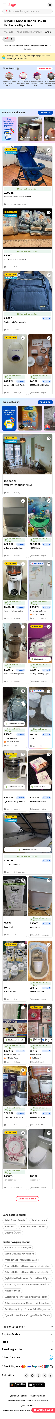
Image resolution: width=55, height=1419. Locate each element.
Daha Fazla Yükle (27, 1198)
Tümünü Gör (45, 69)
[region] (28, 79)
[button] (4, 5)
